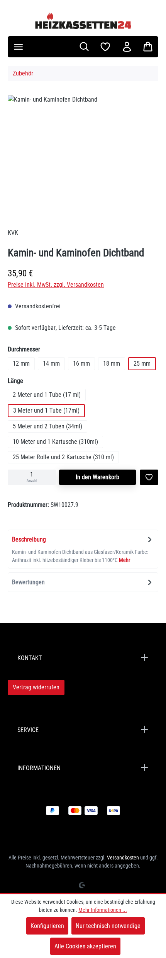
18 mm (111, 363)
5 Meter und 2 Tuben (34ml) (47, 426)
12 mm (21, 363)
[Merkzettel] (105, 47)
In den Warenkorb (97, 477)
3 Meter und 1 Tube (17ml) (46, 410)
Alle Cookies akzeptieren (85, 946)
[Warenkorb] (147, 46)
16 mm (81, 363)
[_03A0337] (83, 153)
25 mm (142, 363)
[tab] (83, 549)
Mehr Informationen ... (102, 910)
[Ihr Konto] (126, 47)
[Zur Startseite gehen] (83, 20)
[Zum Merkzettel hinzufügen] (149, 477)
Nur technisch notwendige (108, 926)
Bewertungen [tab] (28, 582)
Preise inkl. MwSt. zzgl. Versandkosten (56, 284)
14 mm (51, 363)
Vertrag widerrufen (36, 687)
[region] (83, 154)
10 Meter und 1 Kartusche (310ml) (55, 441)
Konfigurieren (47, 926)
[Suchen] (84, 46)
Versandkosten (123, 857)
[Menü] (18, 47)
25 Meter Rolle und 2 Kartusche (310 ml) (63, 457)
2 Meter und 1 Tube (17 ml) (47, 394)
